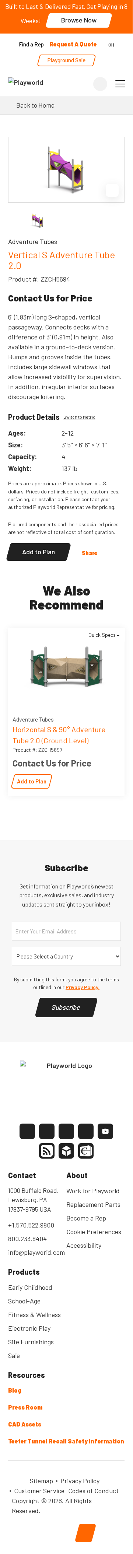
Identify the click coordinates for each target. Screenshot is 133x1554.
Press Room (25, 1407)
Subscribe (66, 1007)
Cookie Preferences (93, 1232)
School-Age (24, 1301)
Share (89, 552)
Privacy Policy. (82, 987)
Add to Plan (38, 552)
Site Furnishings (31, 1342)
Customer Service (39, 1491)
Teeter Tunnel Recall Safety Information (66, 1441)
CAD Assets (24, 1424)
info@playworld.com (36, 1252)
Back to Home (35, 105)
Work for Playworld (93, 1191)
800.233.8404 (27, 1239)
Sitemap (41, 1481)
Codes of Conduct (93, 1491)
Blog (14, 1390)
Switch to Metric (79, 416)
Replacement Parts (93, 1204)
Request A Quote (73, 44)
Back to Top (85, 1533)
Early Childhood (30, 1287)
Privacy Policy (79, 1481)
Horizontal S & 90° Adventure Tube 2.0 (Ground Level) (59, 735)
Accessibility (83, 1245)
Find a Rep (31, 44)
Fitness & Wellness (34, 1314)
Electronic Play (29, 1328)
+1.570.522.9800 (31, 1225)
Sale (14, 1355)
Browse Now (79, 20)
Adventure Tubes (33, 719)
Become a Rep (86, 1218)
